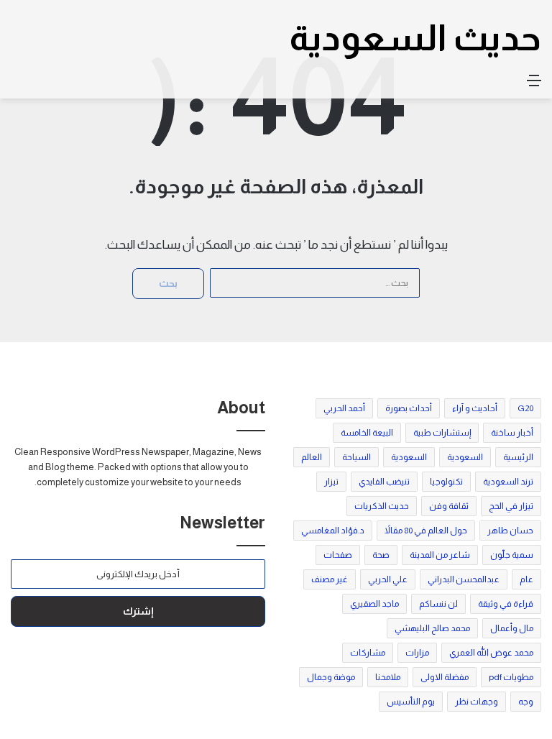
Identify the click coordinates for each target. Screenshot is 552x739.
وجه (525, 702)
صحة (381, 555)
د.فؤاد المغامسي (332, 530)
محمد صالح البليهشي (432, 628)
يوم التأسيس (411, 702)
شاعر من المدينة (440, 555)
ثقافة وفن (449, 506)
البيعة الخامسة (367, 433)
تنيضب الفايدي (384, 482)
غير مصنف (329, 579)
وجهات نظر (476, 702)
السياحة (356, 457)
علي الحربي (388, 579)
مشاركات (367, 653)
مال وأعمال (511, 628)
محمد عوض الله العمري (491, 653)
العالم (311, 457)
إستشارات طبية (442, 433)
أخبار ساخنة (512, 433)
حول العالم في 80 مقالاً (426, 530)
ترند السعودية (508, 482)
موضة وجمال (331, 677)
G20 (525, 408)
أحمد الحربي (344, 408)
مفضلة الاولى (444, 677)
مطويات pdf (511, 677)
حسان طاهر (510, 530)
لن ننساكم (438, 604)
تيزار (331, 482)
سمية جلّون (511, 555)
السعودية (465, 457)
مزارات (417, 653)
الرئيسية (518, 457)
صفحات (337, 555)
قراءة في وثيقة (505, 604)
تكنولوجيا (446, 482)
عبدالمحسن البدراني (464, 579)
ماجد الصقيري (374, 604)
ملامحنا (387, 677)
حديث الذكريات (381, 506)
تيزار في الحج (511, 506)
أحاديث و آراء (474, 408)
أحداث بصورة (408, 408)
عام (526, 579)
